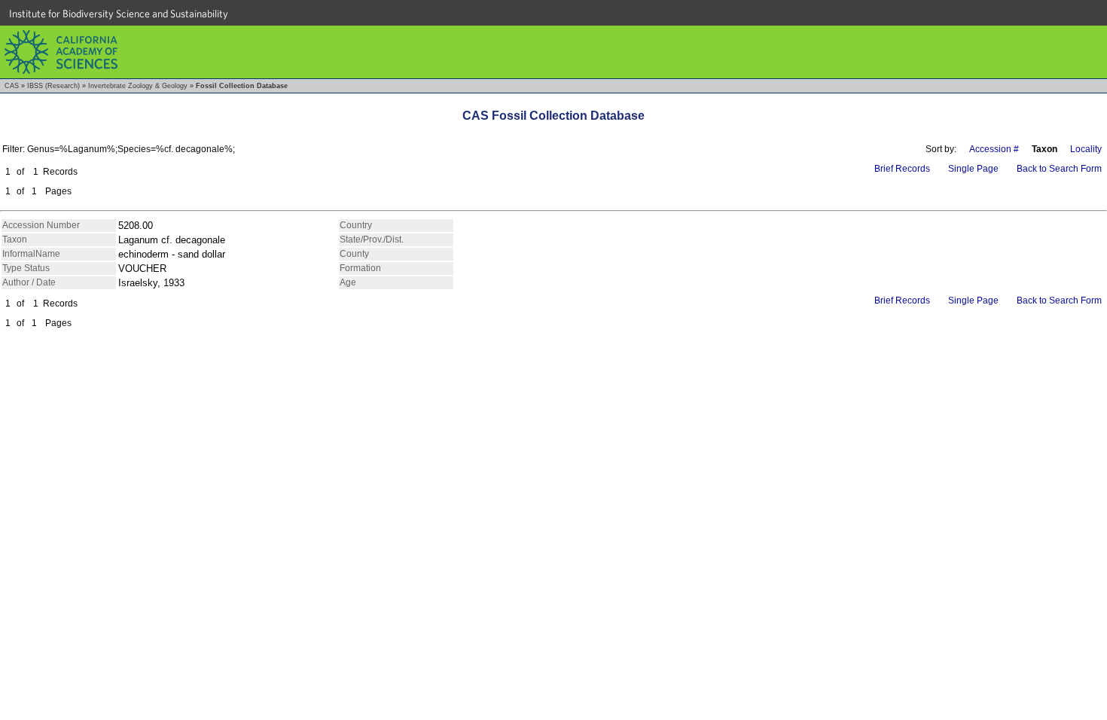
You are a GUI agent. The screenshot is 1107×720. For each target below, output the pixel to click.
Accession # (994, 149)
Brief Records (902, 168)
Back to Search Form (1059, 168)
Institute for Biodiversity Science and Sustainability (118, 14)
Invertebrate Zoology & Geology (138, 86)
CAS (12, 86)
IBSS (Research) (53, 86)
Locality (1086, 149)
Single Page (973, 168)
